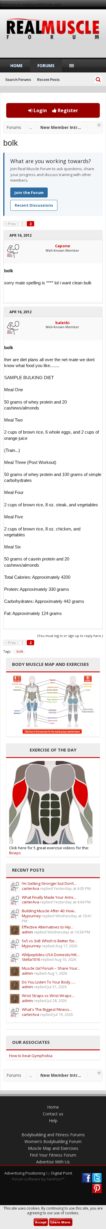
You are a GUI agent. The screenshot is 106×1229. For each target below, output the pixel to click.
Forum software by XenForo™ (38, 1179)
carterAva (30, 888)
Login (39, 110)
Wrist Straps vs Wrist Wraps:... (48, 995)
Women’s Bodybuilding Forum (53, 1141)
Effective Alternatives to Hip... (47, 927)
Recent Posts (48, 80)
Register (67, 110)
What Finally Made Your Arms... (49, 897)
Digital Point (61, 1173)
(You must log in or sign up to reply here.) (70, 635)
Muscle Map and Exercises (53, 1148)
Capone (62, 245)
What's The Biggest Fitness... (47, 1009)
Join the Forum (29, 192)
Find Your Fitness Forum (53, 1155)
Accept (41, 1222)
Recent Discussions (34, 205)
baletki (62, 322)
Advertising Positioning (24, 1173)
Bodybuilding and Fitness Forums (53, 1134)
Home (16, 65)
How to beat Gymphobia (30, 1055)
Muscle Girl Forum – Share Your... (51, 968)
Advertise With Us (53, 1162)
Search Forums (18, 80)
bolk (19, 651)
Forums (45, 65)
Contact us (53, 1114)
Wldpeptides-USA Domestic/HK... (51, 954)
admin (27, 932)
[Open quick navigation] (99, 125)
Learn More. (60, 1222)
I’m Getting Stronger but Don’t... (49, 883)
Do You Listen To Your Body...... (49, 982)
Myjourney (31, 915)
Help (53, 1120)
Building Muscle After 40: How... (49, 910)
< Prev (10, 223)
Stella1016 (31, 959)
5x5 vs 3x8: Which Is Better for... (49, 940)
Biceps (15, 852)
